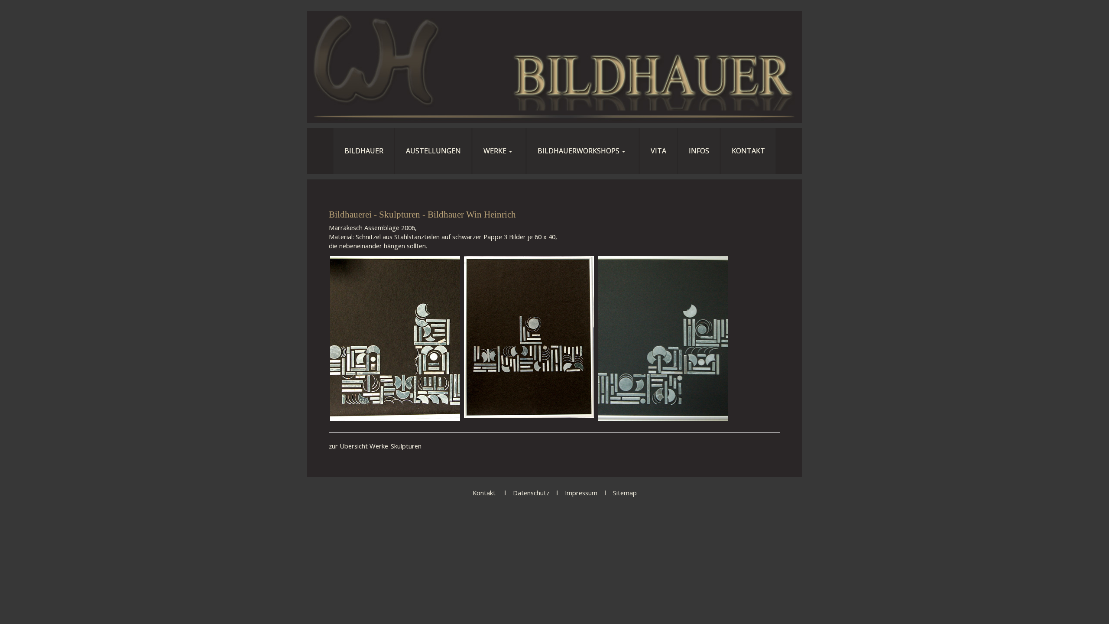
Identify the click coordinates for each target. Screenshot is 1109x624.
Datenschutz (531, 492)
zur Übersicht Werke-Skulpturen (375, 446)
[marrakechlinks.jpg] (395, 338)
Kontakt (484, 492)
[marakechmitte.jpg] (529, 338)
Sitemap (625, 492)
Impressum (581, 492)
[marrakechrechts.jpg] (663, 338)
